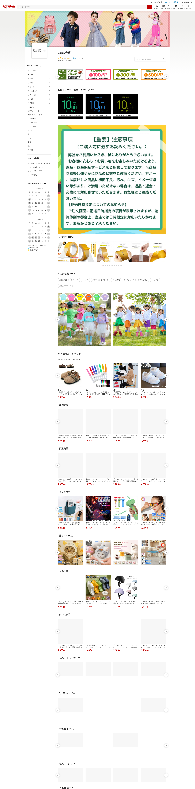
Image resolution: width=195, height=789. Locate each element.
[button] (187, 2)
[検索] (149, 7)
